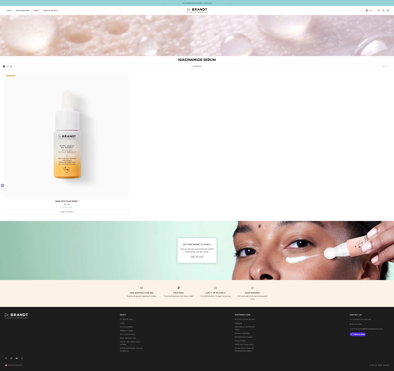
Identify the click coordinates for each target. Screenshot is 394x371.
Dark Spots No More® (66, 201)
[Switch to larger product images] (4, 66)
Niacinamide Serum (22, 18)
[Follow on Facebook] (6, 358)
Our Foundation (126, 327)
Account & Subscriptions (244, 319)
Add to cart (66, 212)
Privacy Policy (240, 341)
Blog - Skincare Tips (128, 338)
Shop (12, 18)
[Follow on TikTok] (22, 358)
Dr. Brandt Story (126, 319)
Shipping (238, 323)
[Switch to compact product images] (11, 66)
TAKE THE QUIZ (197, 256)
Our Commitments (127, 334)
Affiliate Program (126, 331)
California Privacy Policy (244, 344)
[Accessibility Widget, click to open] (2, 185)
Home (7, 18)
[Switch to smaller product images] (7, 66)
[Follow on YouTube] (17, 358)
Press (122, 323)
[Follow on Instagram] (11, 358)
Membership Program (244, 337)
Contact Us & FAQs (242, 333)
